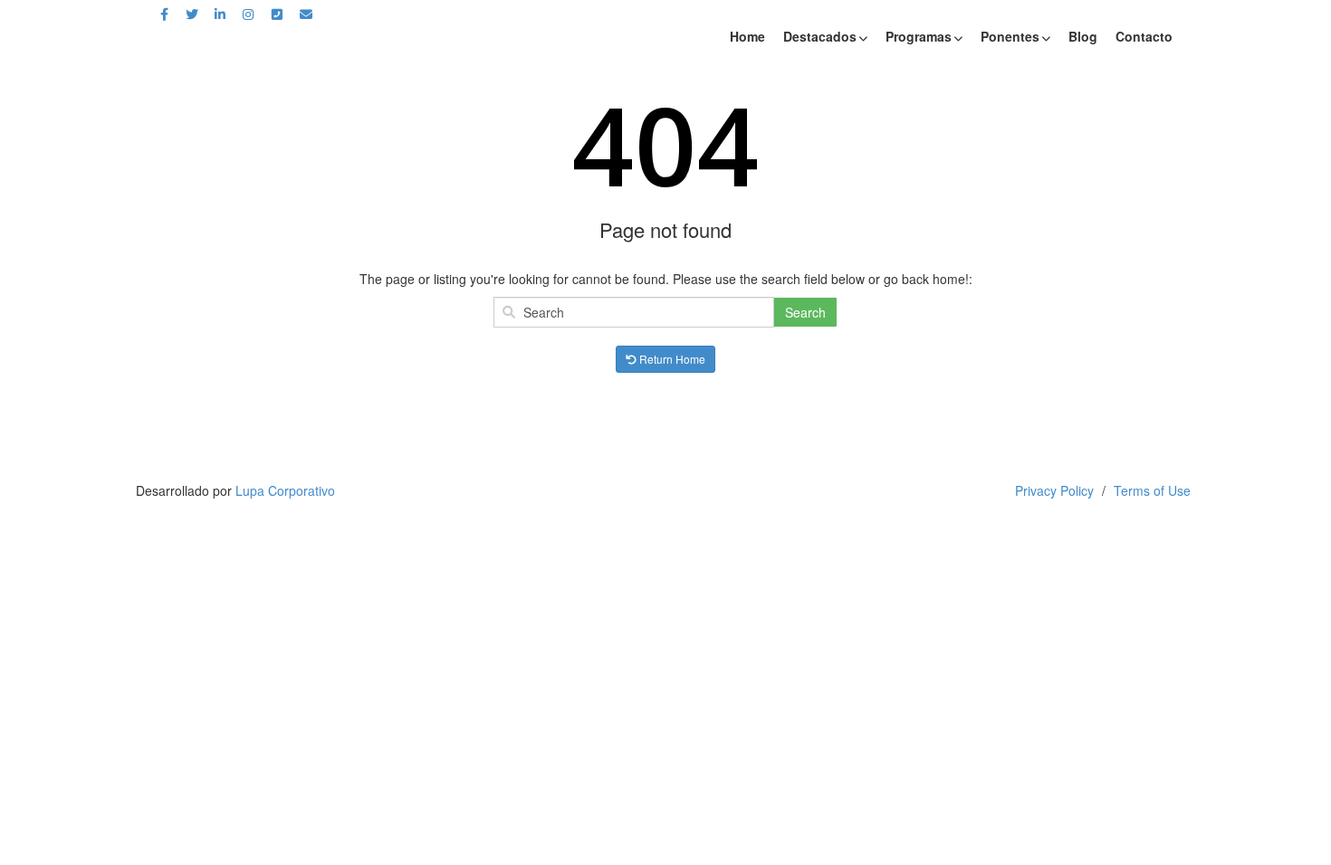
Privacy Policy (1054, 490)
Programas (919, 36)
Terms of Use (1152, 490)
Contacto (1144, 36)
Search (805, 312)
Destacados (820, 36)
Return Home (671, 358)
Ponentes (1010, 36)
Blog (1082, 36)
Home (747, 36)
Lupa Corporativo (285, 490)
